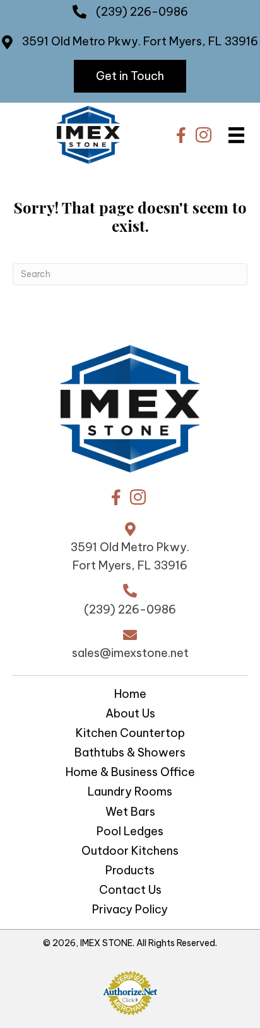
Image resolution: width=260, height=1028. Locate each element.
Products (130, 871)
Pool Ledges (130, 832)
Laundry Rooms (130, 792)
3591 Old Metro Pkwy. (82, 41)
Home (130, 694)
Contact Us (130, 890)
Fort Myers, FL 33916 (200, 41)
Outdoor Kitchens (130, 851)
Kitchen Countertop (130, 734)
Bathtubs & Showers (130, 753)
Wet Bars (130, 812)
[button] (130, 76)
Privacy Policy (130, 910)
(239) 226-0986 (142, 11)
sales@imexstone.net (130, 653)
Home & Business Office (130, 773)
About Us (130, 714)
